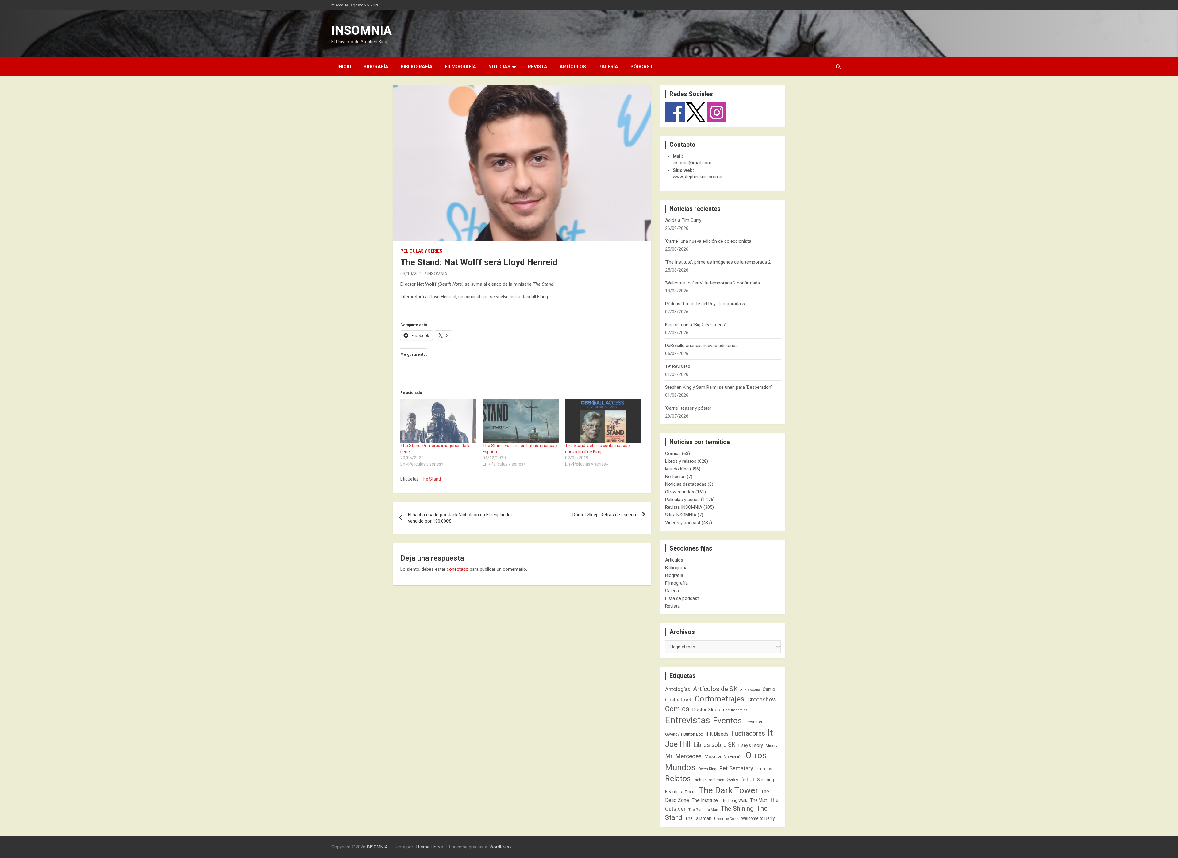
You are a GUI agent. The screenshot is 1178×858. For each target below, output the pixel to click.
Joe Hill (678, 744)
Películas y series (421, 251)
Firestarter (753, 722)
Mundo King (677, 469)
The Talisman (698, 818)
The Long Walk (734, 800)
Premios (764, 768)
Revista (537, 66)
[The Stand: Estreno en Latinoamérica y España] (521, 421)
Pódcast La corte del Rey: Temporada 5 (705, 304)
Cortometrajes (720, 698)
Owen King (707, 769)
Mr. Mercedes (683, 756)
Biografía (376, 66)
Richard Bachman (709, 780)
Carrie (769, 689)
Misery (771, 745)
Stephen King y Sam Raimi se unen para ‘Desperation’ (718, 387)
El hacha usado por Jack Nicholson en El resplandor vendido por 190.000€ (460, 518)
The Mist (758, 800)
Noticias (499, 66)
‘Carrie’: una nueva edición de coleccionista (708, 241)
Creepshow (761, 699)
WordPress (500, 847)
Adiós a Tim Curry (683, 220)
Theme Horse (429, 847)
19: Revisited (677, 366)
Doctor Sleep (706, 710)
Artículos (573, 66)
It (770, 733)
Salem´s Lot (740, 779)
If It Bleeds (717, 734)
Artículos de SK (715, 689)
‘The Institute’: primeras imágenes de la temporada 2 (718, 262)
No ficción (675, 476)
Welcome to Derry (758, 818)
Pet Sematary (736, 768)
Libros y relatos (680, 461)
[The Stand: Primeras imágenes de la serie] (438, 421)
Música (712, 756)
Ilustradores (748, 733)
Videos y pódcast (682, 522)
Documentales (735, 710)
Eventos (727, 720)
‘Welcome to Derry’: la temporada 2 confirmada (712, 283)
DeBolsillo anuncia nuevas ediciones (701, 345)
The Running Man (703, 809)
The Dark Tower (728, 790)
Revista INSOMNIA (683, 507)
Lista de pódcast (682, 598)
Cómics (673, 453)
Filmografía (460, 66)
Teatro (690, 792)
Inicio (344, 66)
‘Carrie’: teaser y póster (688, 408)
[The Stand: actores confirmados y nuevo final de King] (603, 421)
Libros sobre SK (714, 744)
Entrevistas (687, 720)
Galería (608, 66)
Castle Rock (678, 700)
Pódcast (641, 66)
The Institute (705, 800)
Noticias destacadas (685, 484)
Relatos (678, 778)
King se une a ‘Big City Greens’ (695, 324)
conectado (457, 569)
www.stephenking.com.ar (698, 177)
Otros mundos (679, 492)
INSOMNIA (361, 30)
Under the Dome (726, 819)
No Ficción (733, 756)
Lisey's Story (750, 745)
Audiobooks (750, 690)
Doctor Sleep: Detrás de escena (604, 514)
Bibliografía (417, 66)
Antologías (677, 689)
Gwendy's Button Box (684, 734)
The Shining (737, 808)
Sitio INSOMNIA (680, 515)
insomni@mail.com (692, 162)
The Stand (431, 479)
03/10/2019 (412, 273)
